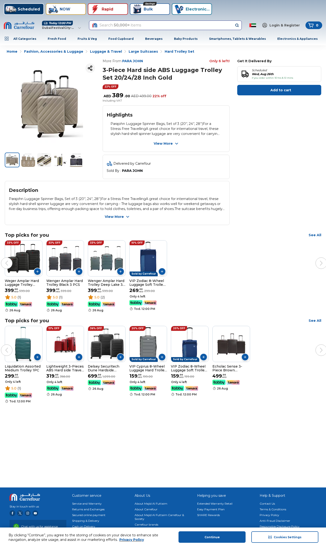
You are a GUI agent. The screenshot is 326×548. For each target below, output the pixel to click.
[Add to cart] (37, 271)
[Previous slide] (2, 258)
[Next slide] (316, 258)
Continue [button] (212, 537)
